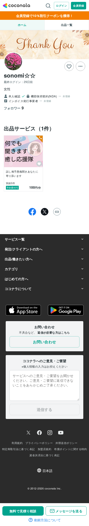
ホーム (22, 25)
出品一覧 (66, 25)
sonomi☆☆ (20, 75)
